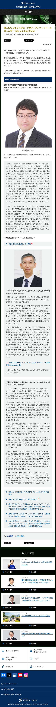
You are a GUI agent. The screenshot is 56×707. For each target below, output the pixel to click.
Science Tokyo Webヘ (11, 684)
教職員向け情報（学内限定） (13, 694)
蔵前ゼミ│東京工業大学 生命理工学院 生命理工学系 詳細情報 (28, 493)
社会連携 (10, 536)
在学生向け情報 (9, 689)
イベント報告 (19, 536)
